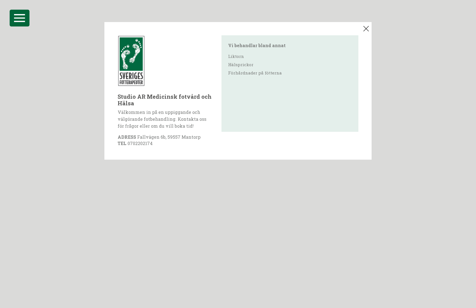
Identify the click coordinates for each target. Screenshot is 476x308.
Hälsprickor (240, 64)
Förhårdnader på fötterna (255, 73)
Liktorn (236, 56)
